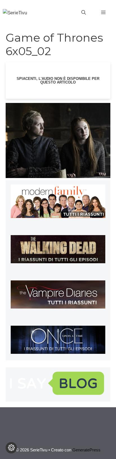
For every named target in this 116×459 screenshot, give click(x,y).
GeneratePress (86, 449)
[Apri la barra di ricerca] (83, 13)
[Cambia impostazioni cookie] (11, 447)
